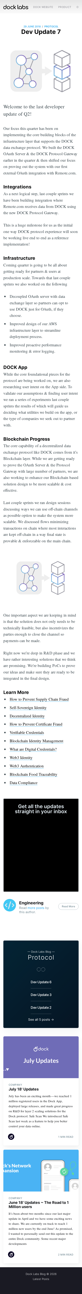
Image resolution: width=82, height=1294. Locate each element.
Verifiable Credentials (27, 732)
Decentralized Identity (27, 715)
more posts (36, 908)
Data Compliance (23, 782)
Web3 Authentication (27, 765)
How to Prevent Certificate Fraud (36, 724)
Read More (68, 906)
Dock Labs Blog (36, 1274)
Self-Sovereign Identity (28, 707)
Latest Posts (41, 1279)
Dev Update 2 (41, 1007)
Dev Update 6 (41, 982)
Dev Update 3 (41, 995)
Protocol (51, 26)
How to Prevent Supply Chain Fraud (39, 699)
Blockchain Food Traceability (33, 774)
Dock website (43, 7)
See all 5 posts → (41, 1019)
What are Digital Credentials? (33, 749)
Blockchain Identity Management (36, 740)
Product (64, 7)
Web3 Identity (21, 757)
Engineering (31, 902)
